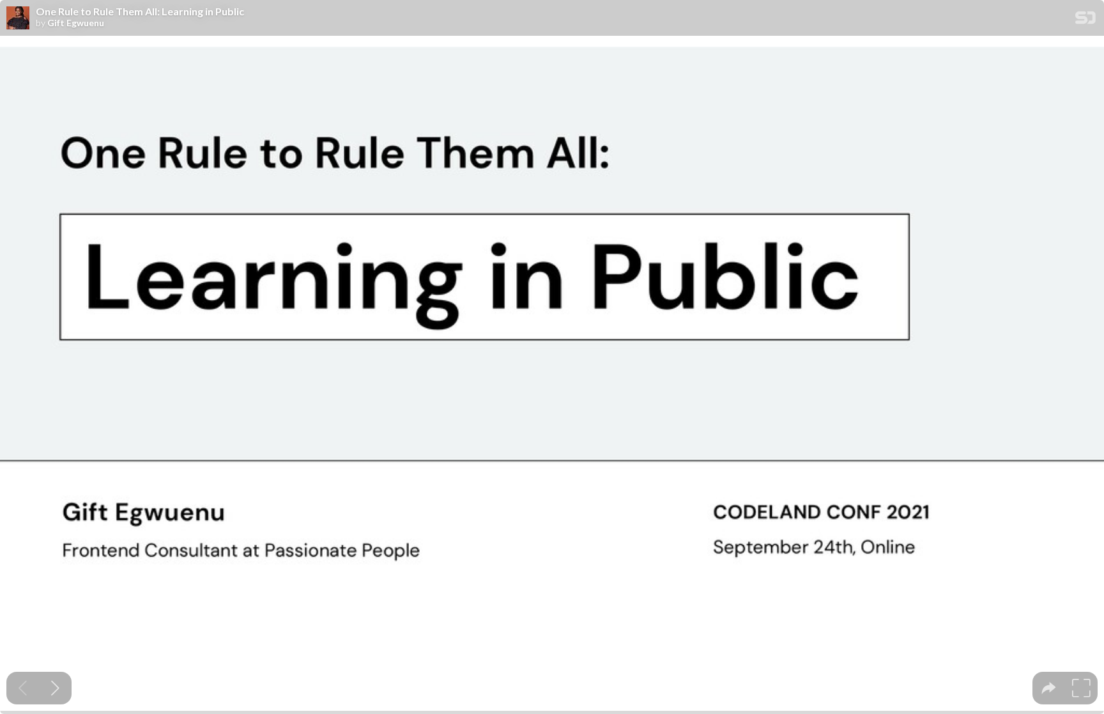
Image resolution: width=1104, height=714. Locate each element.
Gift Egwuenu (75, 23)
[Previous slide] (22, 688)
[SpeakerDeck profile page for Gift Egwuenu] (17, 18)
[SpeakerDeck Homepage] (1085, 20)
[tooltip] (1048, 688)
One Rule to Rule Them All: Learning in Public (140, 11)
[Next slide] (55, 688)
